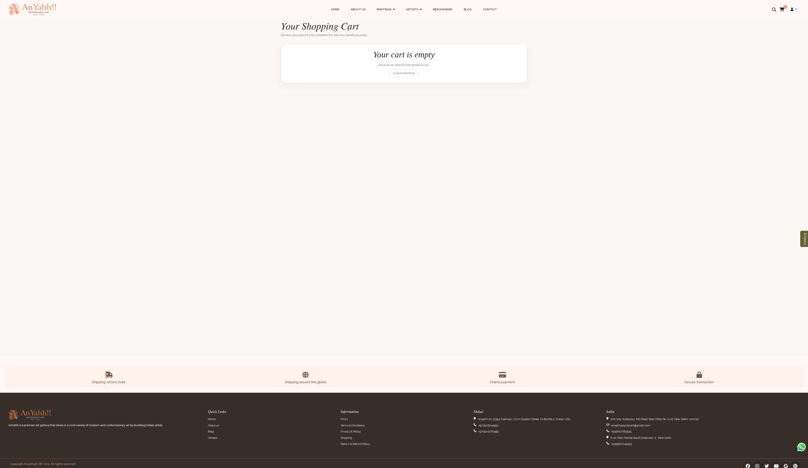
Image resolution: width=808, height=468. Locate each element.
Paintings (386, 13)
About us (213, 425)
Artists (414, 13)
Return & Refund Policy (355, 443)
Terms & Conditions (353, 425)
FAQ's (344, 419)
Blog (468, 9)
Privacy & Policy (351, 431)
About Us (358, 9)
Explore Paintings (404, 73)
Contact (490, 9)
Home (335, 9)
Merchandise (442, 9)
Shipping (346, 437)
